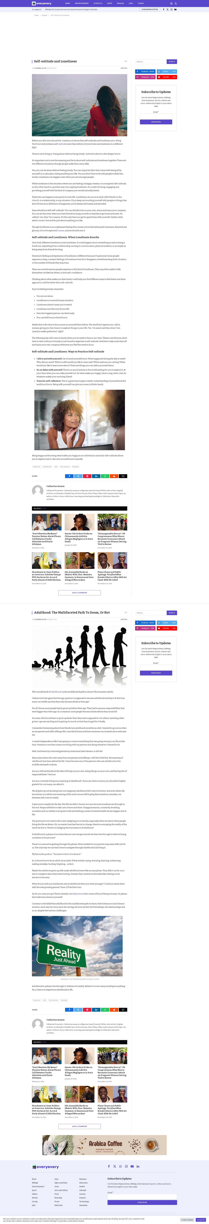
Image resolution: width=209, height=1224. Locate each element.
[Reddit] (23, 163)
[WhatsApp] (23, 169)
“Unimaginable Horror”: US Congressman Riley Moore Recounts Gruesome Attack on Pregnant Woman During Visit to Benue (112, 538)
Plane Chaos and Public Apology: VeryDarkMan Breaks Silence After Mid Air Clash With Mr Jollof (112, 576)
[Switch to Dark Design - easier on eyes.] (175, 3)
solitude (62, 144)
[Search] (171, 3)
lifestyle (124, 68)
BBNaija (120, 3)
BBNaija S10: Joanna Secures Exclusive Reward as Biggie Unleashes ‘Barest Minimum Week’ (72, 9)
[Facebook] (23, 146)
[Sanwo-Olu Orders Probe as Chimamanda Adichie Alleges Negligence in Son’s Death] (79, 522)
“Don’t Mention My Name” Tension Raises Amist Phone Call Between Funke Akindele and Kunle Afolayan (46, 538)
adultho (55, 692)
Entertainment (82, 3)
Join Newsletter (150, 9)
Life (56, 467)
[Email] (23, 174)
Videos (141, 3)
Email (156, 112)
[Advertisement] (104, 37)
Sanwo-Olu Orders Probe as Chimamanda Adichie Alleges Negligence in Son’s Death (79, 537)
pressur (78, 893)
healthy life (47, 467)
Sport (109, 3)
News (67, 3)
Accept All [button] (201, 1220)
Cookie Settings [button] (187, 1220)
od (60, 692)
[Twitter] (23, 152)
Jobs (131, 3)
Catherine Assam (40, 68)
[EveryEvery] (41, 3)
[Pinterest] (23, 158)
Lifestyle (97, 3)
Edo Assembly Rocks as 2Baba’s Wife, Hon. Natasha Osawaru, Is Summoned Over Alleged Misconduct (79, 576)
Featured (36, 467)
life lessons (65, 467)
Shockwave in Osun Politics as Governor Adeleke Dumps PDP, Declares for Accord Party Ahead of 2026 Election (46, 576)
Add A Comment (79, 593)
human (60, 230)
